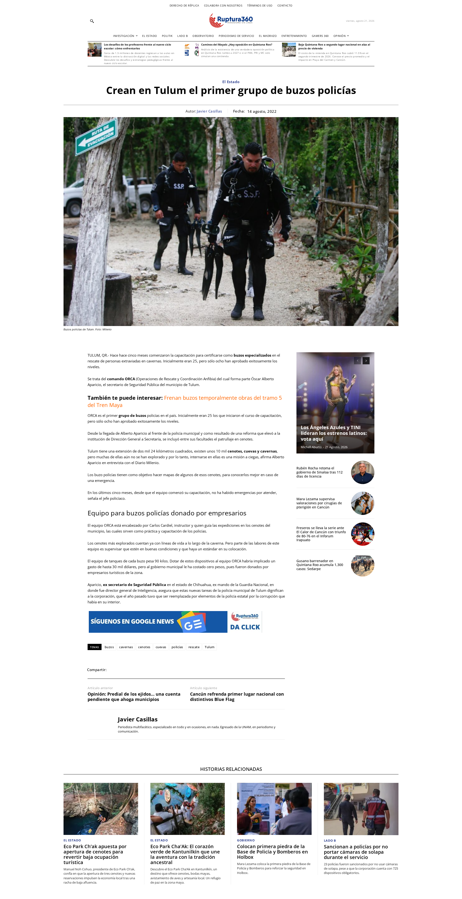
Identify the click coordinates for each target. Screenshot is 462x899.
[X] (126, 669)
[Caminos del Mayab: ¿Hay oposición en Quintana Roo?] (192, 50)
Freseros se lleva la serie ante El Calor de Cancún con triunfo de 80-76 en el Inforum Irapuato (321, 534)
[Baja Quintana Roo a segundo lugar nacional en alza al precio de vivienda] (289, 50)
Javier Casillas (209, 111)
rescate (194, 647)
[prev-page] (357, 360)
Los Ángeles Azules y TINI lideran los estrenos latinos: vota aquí (334, 433)
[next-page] (366, 360)
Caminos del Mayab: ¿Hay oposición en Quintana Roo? (236, 44)
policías (177, 647)
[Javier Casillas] (99, 724)
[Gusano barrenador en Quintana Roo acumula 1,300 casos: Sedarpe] (362, 565)
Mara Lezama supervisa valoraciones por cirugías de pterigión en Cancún (319, 503)
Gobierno (246, 840)
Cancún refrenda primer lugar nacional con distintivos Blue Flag (237, 697)
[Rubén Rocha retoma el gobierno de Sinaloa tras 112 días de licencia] (362, 472)
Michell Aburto (311, 447)
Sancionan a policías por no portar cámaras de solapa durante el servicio (356, 851)
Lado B (330, 840)
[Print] (159, 669)
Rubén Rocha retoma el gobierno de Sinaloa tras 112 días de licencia (319, 472)
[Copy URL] (170, 669)
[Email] (148, 669)
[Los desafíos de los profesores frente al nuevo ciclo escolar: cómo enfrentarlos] (95, 50)
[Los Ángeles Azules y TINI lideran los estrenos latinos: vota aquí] (335, 402)
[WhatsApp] (137, 669)
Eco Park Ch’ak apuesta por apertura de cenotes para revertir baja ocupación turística (95, 854)
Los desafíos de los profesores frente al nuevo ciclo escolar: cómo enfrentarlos (137, 46)
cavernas (126, 647)
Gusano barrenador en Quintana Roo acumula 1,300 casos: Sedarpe (319, 565)
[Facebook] (115, 669)
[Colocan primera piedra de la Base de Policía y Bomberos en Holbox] (274, 809)
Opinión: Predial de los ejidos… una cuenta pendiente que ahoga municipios (134, 697)
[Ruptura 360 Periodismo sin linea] (231, 20)
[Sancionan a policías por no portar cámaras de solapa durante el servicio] (361, 809)
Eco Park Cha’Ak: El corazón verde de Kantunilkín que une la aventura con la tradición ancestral (185, 854)
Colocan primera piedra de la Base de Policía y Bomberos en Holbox (272, 851)
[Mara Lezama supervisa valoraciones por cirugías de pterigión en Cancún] (362, 503)
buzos (109, 647)
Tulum (210, 647)
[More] (182, 669)
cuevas (161, 647)
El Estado (231, 82)
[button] (92, 21)
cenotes (144, 647)
